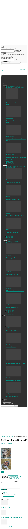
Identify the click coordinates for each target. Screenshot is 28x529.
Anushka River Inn (12, 274)
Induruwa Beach (12, 86)
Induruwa (5, 85)
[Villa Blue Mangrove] (13, 228)
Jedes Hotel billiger (7, 400)
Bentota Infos (12, 167)
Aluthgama (5, 240)
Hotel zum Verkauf (7, 402)
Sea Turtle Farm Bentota (8, 436)
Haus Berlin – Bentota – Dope (15, 215)
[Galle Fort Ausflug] (13, 326)
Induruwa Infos (20, 87)
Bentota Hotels (9, 236)
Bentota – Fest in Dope (13, 199)
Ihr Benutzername (18, 50)
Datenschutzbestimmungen (7, 55)
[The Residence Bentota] (14, 178)
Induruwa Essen (10, 154)
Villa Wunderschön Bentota (14, 476)
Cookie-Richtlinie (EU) (8, 403)
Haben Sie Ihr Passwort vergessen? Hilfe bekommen (12, 54)
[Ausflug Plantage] (13, 343)
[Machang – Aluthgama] (13, 253)
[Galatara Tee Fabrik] (13, 392)
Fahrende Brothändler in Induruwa (16, 157)
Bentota (5, 165)
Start (2, 436)
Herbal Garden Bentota (13, 475)
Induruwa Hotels (13, 87)
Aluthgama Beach (10, 310)
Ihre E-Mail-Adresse (18, 59)
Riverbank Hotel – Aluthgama (15, 291)
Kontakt (5, 492)
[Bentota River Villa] (13, 303)
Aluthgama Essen (12, 241)
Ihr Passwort (17, 51)
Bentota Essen (18, 166)
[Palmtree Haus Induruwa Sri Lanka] (12, 98)
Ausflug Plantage (11, 347)
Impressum (5, 493)
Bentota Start (6, 83)
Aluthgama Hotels (10, 312)
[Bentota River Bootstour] (13, 376)
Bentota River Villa (12, 307)
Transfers (5, 399)
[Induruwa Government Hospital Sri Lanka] (13, 116)
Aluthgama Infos (13, 242)
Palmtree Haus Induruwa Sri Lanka (11, 517)
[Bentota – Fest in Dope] (13, 195)
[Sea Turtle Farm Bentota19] (7, 443)
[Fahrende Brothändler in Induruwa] (13, 153)
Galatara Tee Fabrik (12, 396)
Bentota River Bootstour (13, 380)
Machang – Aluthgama (13, 258)
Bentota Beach (11, 166)
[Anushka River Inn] (13, 270)
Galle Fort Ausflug (11, 330)
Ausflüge (5, 315)
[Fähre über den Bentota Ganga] (13, 359)
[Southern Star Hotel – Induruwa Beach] (13, 135)
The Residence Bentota (13, 182)
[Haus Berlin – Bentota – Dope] (13, 211)
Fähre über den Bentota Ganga (15, 363)
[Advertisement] (12, 73)
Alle (7, 86)
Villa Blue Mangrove (12, 232)
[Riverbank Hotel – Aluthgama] (13, 286)
